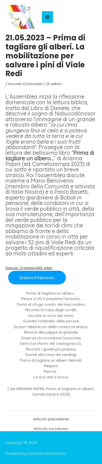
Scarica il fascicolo (37, 277)
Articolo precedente (51, 419)
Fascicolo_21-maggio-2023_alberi (28, 268)
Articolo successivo (51, 428)
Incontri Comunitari (25, 83)
